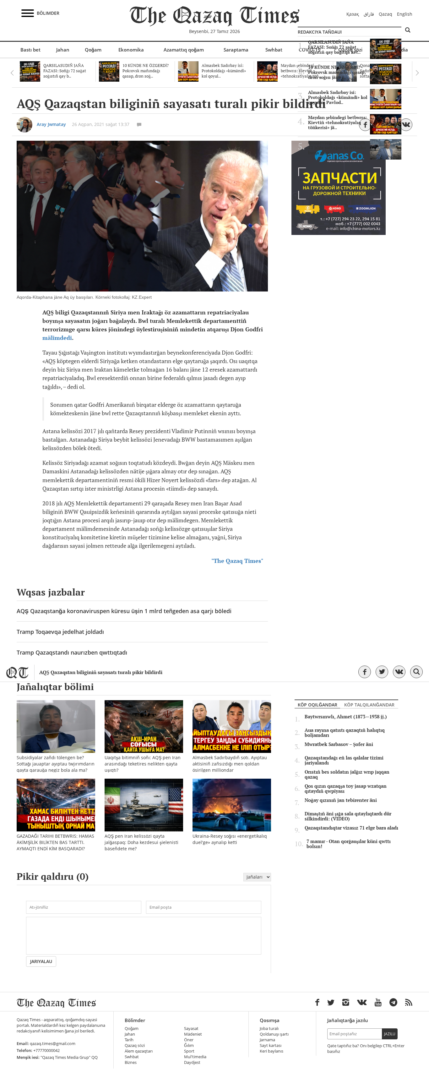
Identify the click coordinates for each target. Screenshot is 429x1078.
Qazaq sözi (135, 1045)
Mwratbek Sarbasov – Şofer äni (339, 744)
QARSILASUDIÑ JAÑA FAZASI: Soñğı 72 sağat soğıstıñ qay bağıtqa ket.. (334, 47)
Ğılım (189, 1045)
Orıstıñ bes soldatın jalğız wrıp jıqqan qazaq (347, 775)
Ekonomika (131, 49)
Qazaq (385, 14)
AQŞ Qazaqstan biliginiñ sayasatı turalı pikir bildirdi (100, 672)
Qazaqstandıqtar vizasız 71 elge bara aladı (351, 827)
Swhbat (273, 49)
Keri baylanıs (271, 1051)
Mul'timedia (195, 1056)
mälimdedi (57, 337)
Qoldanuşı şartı (274, 1034)
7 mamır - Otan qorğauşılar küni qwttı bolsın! (349, 844)
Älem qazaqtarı (139, 1051)
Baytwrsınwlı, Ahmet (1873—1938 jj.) (346, 716)
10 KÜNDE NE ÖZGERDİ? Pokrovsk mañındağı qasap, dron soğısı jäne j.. (337, 72)
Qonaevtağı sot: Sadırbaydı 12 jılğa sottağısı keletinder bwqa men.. (337, 147)
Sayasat (191, 1028)
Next (417, 73)
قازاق (369, 14)
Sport (189, 1051)
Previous (12, 73)
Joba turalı (269, 1028)
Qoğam (93, 49)
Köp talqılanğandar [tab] (369, 705)
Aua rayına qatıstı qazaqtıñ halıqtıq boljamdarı (345, 733)
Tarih (129, 1040)
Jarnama (267, 1040)
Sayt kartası (270, 1045)
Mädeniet (193, 1034)
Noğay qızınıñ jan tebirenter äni (341, 800)
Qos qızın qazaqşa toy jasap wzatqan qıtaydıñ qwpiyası (346, 789)
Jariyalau (41, 961)
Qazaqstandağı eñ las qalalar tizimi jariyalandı (344, 760)
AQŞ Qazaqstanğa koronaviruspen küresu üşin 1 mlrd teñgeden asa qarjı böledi (124, 611)
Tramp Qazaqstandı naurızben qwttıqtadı (72, 652)
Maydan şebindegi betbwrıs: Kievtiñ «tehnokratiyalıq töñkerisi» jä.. (337, 122)
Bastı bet (30, 49)
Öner (188, 1040)
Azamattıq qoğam (184, 49)
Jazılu (389, 1034)
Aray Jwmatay (51, 124)
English (404, 14)
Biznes (131, 1062)
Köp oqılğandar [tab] (317, 705)
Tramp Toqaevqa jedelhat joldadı (60, 631)
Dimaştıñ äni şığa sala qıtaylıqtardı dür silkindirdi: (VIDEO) (348, 816)
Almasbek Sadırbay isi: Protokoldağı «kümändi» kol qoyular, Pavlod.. (337, 97)
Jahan (62, 49)
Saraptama (236, 49)
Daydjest (192, 1062)
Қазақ (352, 14)
